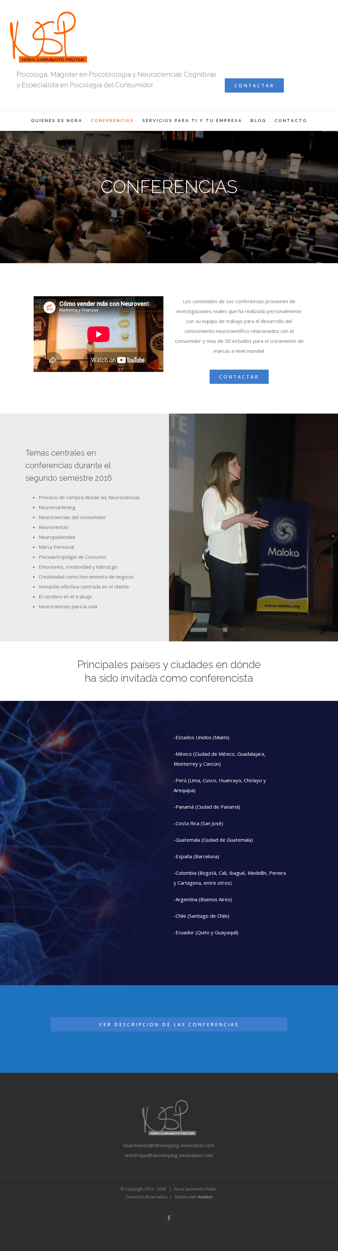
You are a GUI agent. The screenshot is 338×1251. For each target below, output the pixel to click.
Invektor (205, 1197)
